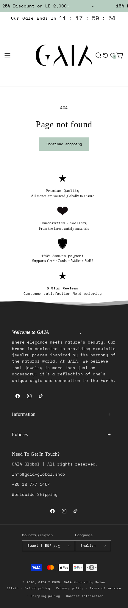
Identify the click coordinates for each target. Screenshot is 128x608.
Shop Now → (64, 598)
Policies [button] (20, 434)
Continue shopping (64, 143)
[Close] (112, 559)
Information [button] (24, 414)
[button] (7, 55)
